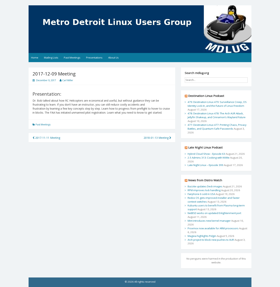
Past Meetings (72, 57)
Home (34, 57)
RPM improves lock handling (204, 190)
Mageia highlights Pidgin (202, 236)
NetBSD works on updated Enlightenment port (214, 213)
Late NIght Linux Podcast (205, 147)
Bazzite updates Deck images (205, 186)
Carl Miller (67, 80)
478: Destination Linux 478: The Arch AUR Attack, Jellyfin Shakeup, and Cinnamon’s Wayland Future (217, 115)
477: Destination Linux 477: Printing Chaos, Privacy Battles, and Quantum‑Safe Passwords (217, 126)
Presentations (94, 57)
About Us (113, 57)
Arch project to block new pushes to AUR (211, 239)
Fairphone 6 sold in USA (201, 194)
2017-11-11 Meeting (47, 137)
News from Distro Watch (205, 180)
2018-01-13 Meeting (156, 137)
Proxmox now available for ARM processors (213, 228)
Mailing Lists (51, 57)
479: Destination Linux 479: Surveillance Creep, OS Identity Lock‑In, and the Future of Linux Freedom (217, 103)
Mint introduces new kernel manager (209, 220)
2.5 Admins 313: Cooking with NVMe (209, 157)
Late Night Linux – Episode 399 (205, 165)
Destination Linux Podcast (206, 96)
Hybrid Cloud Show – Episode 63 (206, 154)
